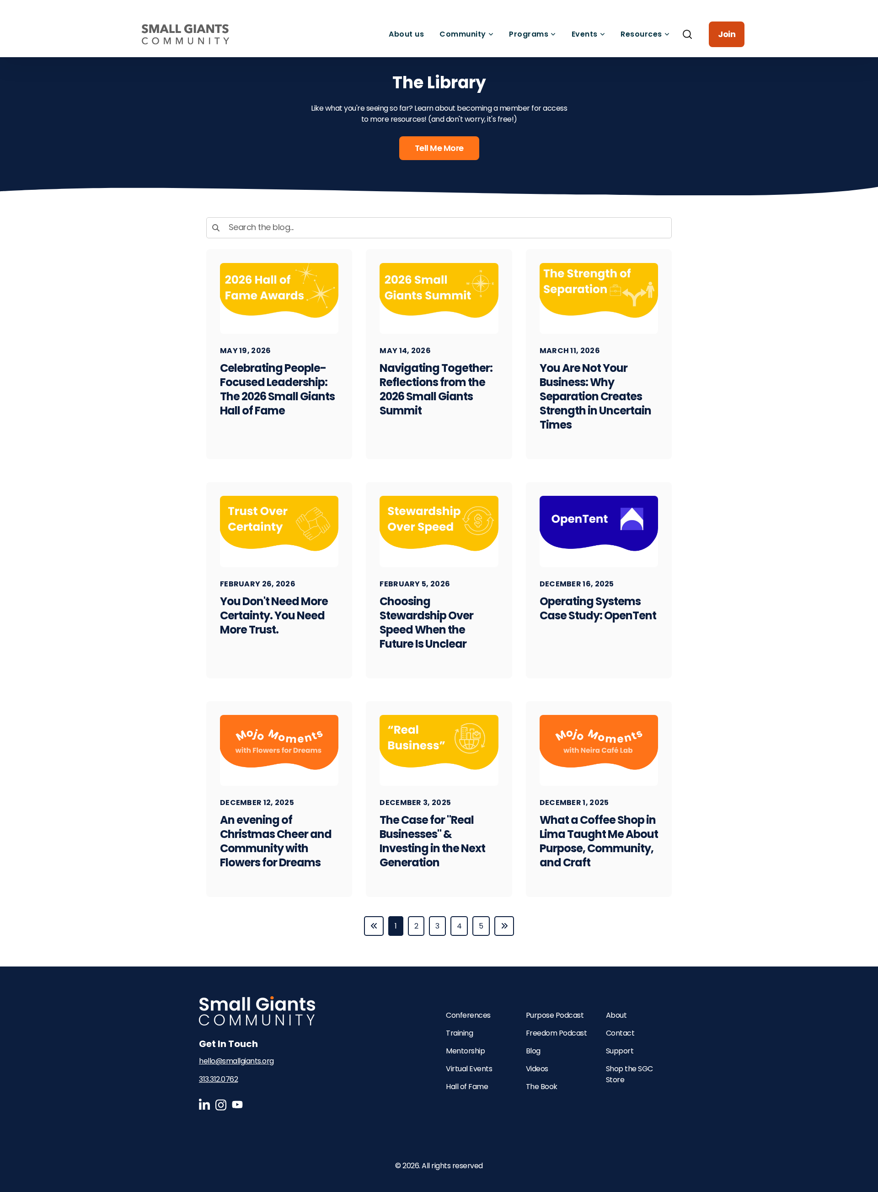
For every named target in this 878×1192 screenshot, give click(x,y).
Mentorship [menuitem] (465, 1051)
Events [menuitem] (585, 34)
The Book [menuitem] (541, 1086)
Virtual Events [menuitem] (469, 1068)
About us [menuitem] (406, 34)
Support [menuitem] (620, 1051)
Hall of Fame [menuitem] (467, 1086)
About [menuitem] (616, 1015)
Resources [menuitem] (641, 34)
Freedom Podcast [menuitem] (556, 1033)
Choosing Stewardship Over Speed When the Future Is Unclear (426, 622)
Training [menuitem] (459, 1033)
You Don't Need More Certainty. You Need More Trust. (274, 615)
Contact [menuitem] (620, 1033)
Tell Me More (439, 148)
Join (726, 34)
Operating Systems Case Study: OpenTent (598, 608)
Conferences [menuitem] (468, 1015)
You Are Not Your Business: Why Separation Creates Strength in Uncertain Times (595, 396)
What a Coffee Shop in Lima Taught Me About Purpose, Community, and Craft (599, 841)
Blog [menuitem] (533, 1051)
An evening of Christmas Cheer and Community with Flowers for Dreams (276, 841)
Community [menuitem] (462, 34)
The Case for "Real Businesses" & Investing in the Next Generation (432, 841)
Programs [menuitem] (528, 34)
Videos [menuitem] (537, 1068)
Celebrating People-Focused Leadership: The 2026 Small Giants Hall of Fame (277, 389)
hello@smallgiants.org (236, 1061)
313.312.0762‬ (218, 1079)
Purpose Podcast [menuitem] (555, 1015)
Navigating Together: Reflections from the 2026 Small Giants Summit (436, 389)
